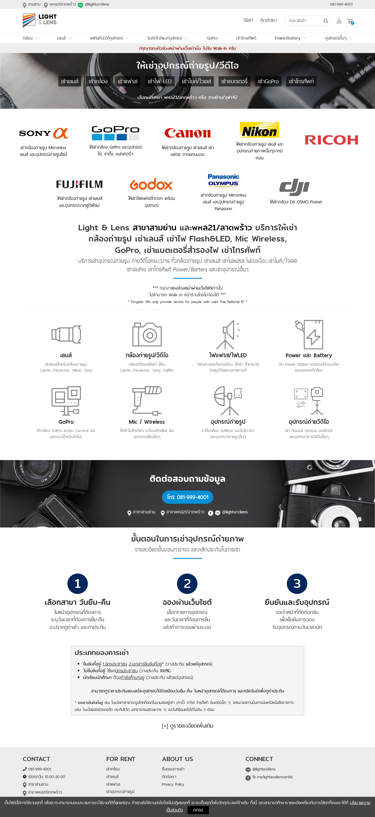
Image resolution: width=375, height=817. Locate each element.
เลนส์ (61, 38)
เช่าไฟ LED (160, 81)
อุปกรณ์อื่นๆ (336, 38)
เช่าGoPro (268, 81)
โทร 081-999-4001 (187, 497)
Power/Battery (288, 38)
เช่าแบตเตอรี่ (234, 81)
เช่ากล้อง (98, 81)
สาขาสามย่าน (154, 228)
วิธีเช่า (248, 21)
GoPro (212, 38)
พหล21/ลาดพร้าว (62, 4)
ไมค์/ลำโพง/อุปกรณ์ (164, 38)
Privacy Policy (173, 784)
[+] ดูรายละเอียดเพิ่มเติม (187, 725)
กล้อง (28, 38)
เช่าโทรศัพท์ (246, 38)
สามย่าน (33, 4)
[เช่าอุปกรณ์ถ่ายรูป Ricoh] (331, 140)
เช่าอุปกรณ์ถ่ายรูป (120, 791)
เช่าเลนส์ (69, 81)
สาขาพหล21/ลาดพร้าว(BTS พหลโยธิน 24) (42, 795)
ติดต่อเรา (268, 21)
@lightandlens (263, 768)
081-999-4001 (341, 4)
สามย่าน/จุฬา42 (223, 97)
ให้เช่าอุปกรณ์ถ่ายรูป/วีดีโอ (188, 65)
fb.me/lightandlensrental (271, 776)
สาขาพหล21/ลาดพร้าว (186, 511)
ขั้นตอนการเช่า (173, 768)
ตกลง (198, 809)
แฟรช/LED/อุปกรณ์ (106, 38)
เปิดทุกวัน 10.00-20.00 (46, 776)
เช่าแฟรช (127, 81)
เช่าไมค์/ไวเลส (196, 81)
